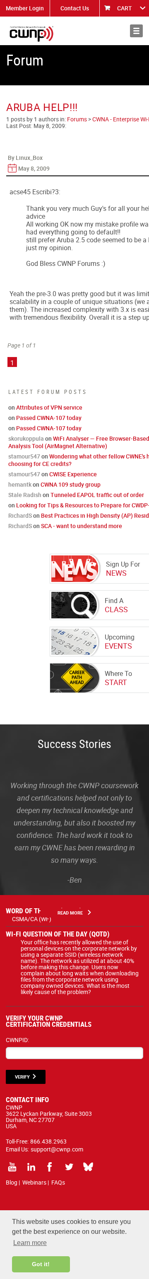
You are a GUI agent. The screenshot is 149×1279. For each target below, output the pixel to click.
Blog (11, 1182)
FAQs (58, 1182)
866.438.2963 (48, 1141)
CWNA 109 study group (71, 484)
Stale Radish (24, 495)
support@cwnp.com (57, 1149)
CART (124, 8)
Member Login (25, 8)
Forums (77, 119)
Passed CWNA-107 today (49, 418)
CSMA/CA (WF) (31, 919)
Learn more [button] (30, 1242)
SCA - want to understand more (81, 526)
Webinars (34, 1182)
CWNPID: (17, 1040)
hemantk (19, 484)
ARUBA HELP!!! (42, 107)
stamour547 (24, 456)
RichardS (20, 515)
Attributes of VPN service (49, 407)
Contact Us (74, 8)
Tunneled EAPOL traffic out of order (97, 495)
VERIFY (22, 1077)
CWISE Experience (73, 474)
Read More (70, 913)
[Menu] (136, 30)
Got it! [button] (41, 1264)
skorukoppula (26, 438)
